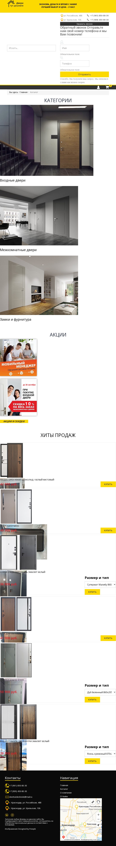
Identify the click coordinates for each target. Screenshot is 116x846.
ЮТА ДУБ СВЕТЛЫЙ (10, 633)
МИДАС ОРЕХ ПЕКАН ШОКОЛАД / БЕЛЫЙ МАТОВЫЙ (27, 479)
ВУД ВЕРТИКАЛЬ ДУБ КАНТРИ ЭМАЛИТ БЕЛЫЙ (24, 741)
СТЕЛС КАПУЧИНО (9, 525)
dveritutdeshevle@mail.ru (20, 797)
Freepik (32, 829)
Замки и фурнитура (15, 319)
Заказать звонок (85, 24)
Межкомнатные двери (18, 249)
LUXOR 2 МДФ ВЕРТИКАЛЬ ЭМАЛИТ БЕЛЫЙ (22, 572)
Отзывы (64, 796)
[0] (107, 87)
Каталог (64, 789)
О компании (66, 792)
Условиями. (10, 825)
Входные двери (12, 180)
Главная (23, 92)
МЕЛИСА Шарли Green (12, 679)
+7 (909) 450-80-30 (99, 19)
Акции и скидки (14, 421)
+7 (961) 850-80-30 (99, 15)
